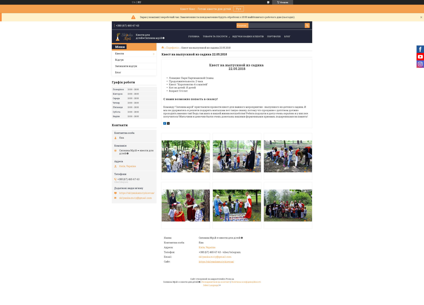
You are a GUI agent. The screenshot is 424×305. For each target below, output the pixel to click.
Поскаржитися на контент (216, 282)
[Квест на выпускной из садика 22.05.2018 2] (237, 156)
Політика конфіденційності (246, 282)
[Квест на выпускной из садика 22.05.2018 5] (237, 205)
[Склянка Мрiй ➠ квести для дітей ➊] (124, 36)
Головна (193, 36)
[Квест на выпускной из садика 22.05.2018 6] (288, 205)
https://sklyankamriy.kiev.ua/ (216, 261)
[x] (168, 123)
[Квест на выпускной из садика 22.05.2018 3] (288, 156)
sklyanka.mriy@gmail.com (215, 256)
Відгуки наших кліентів (248, 36)
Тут (238, 9)
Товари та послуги (215, 36)
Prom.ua (230, 279)
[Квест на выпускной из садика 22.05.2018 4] (186, 205)
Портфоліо (274, 36)
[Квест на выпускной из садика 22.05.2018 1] (186, 156)
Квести (119, 53)
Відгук (119, 59)
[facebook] (164, 123)
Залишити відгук (126, 66)
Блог (287, 36)
